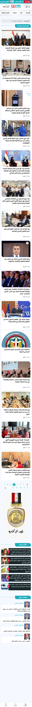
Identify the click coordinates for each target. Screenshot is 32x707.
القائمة (15, 706)
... (9, 488)
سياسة (15, 13)
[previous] (27, 484)
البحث (6, 706)
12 (12, 488)
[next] (5, 488)
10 (20, 488)
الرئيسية (25, 706)
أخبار (21, 13)
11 (16, 488)
